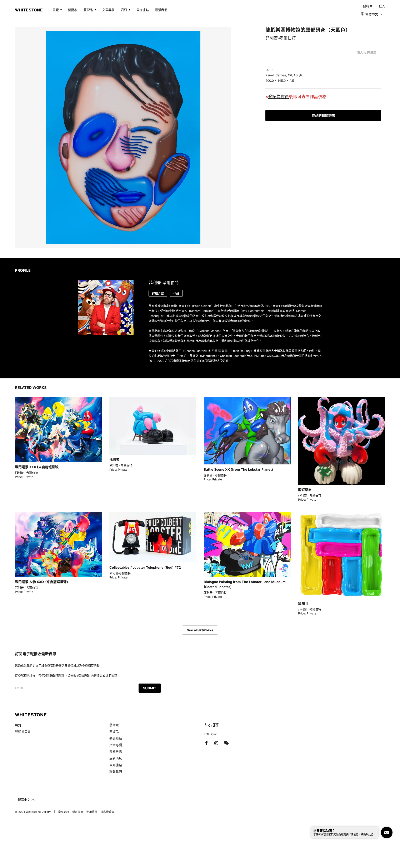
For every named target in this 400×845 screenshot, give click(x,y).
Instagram (216, 743)
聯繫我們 (161, 10)
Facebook (206, 743)
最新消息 (115, 758)
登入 (382, 6)
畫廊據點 (142, 10)
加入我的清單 (366, 52)
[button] (372, 14)
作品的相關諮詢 (323, 115)
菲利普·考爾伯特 (280, 38)
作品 (176, 293)
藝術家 (72, 10)
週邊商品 (115, 738)
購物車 (367, 6)
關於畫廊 (116, 752)
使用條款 (91, 811)
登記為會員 (278, 96)
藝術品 (114, 732)
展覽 (18, 725)
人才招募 (211, 725)
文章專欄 (108, 10)
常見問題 (63, 811)
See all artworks (200, 630)
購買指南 (77, 811)
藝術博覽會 (23, 732)
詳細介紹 (158, 293)
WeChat (226, 743)
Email (19, 688)
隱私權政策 (107, 811)
